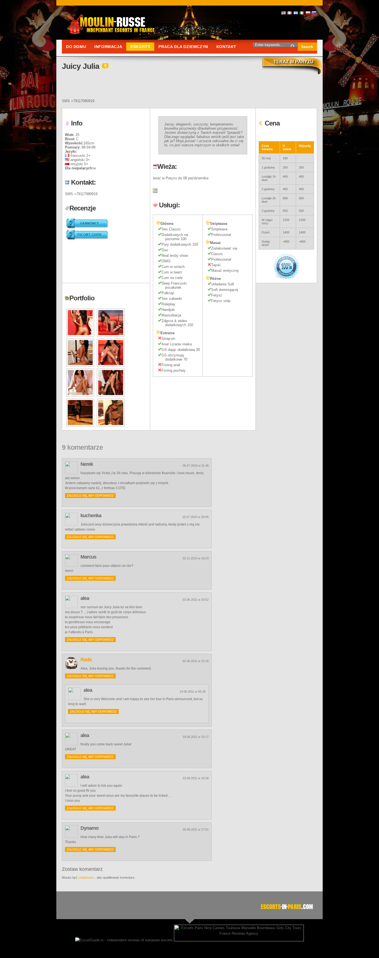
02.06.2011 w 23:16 (196, 661)
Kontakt (226, 46)
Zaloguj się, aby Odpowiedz (90, 495)
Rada (86, 659)
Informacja (108, 46)
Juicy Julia (80, 66)
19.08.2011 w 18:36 (196, 778)
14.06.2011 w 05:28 (193, 691)
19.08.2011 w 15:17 (196, 736)
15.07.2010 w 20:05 (195, 517)
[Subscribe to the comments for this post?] (82, 89)
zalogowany (86, 877)
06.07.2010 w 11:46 (196, 465)
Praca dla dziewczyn (183, 46)
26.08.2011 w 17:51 (196, 829)
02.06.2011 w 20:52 (196, 599)
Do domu (76, 46)
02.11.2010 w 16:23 (196, 558)
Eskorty (140, 46)
